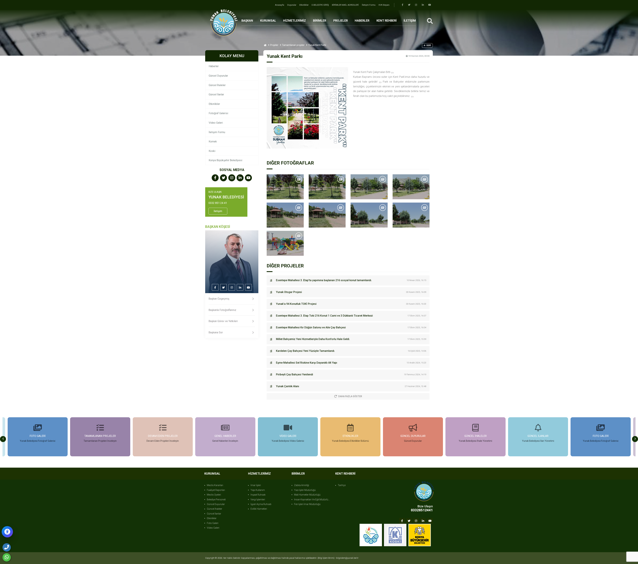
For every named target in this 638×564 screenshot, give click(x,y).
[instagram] (416, 5)
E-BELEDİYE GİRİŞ (320, 5)
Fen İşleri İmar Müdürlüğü (307, 504)
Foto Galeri (212, 523)
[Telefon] (6, 547)
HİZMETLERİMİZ (294, 20)
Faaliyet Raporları (216, 490)
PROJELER (340, 20)
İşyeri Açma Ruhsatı (261, 504)
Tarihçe (342, 485)
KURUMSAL (268, 20)
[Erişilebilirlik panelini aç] (7, 531)
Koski (212, 151)
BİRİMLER (319, 20)
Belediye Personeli (216, 499)
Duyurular (292, 5)
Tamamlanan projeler (293, 45)
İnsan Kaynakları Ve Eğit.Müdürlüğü (312, 499)
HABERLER (362, 20)
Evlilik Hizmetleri (259, 509)
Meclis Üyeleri (214, 494)
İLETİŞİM (410, 20)
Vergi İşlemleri (258, 499)
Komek (213, 141)
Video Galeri (216, 122)
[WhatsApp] (6, 557)
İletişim (218, 211)
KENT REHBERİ (386, 20)
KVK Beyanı (384, 5)
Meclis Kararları (215, 485)
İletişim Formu (369, 5)
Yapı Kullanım (258, 490)
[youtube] (429, 5)
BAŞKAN (247, 20)
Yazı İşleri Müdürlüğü (305, 490)
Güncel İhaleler (217, 85)
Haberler (214, 66)
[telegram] (409, 5)
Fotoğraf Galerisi (218, 113)
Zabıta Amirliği (301, 485)
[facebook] (402, 5)
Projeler (274, 45)
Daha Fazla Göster (350, 396)
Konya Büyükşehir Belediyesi (225, 160)
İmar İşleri (256, 485)
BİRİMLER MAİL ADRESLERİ (345, 5)
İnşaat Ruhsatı (258, 494)
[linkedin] (423, 5)
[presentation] (3, 439)
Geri (428, 45)
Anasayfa (280, 5)
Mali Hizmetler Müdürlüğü (307, 494)
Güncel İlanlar (216, 94)
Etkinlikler (304, 5)
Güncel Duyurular (218, 75)
